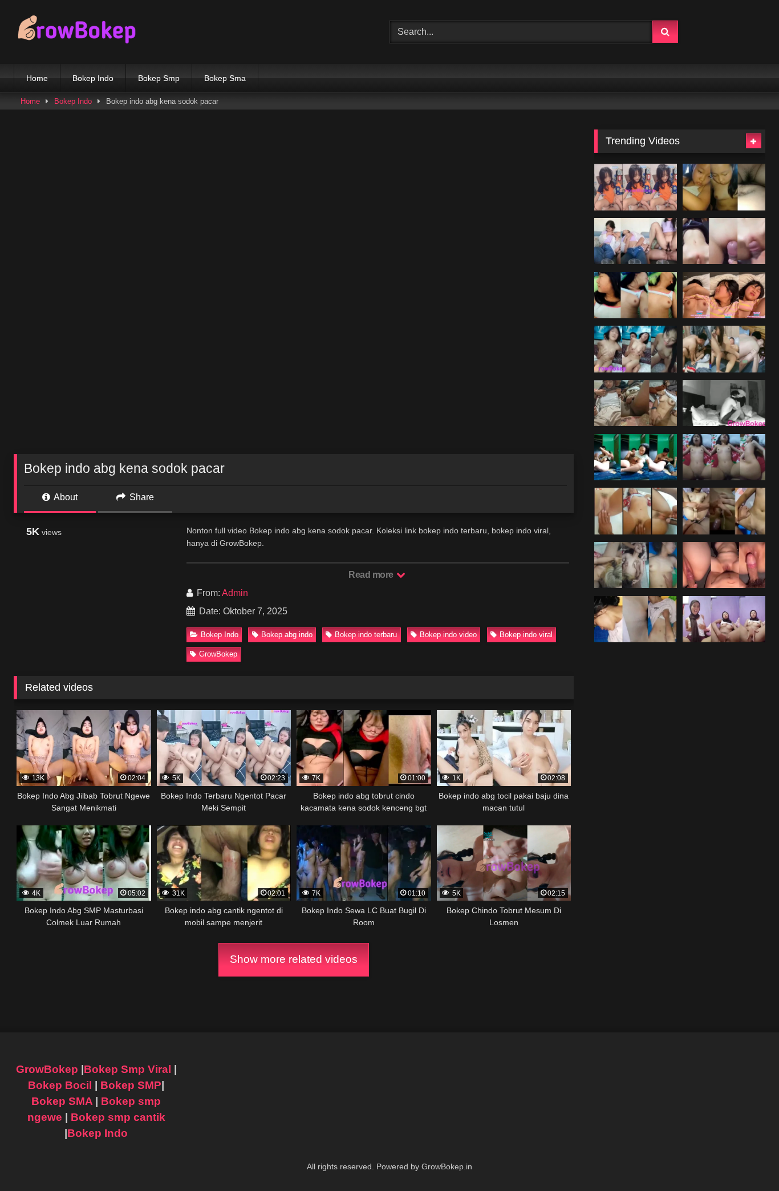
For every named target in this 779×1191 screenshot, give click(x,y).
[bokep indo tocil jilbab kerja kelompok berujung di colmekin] (635, 403)
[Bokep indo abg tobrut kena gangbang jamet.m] (635, 565)
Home (37, 78)
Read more (371, 575)
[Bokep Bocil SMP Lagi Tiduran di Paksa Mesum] (635, 349)
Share (140, 497)
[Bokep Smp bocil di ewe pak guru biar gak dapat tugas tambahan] (635, 511)
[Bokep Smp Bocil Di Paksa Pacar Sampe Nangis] (724, 295)
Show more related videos (294, 959)
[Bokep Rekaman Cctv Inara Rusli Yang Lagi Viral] (724, 403)
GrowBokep (218, 654)
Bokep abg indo (287, 634)
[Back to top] (743, 1157)
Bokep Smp (159, 78)
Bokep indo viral (526, 634)
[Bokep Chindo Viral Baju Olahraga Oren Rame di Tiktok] (635, 187)
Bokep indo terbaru (366, 634)
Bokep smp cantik (118, 1117)
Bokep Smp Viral (127, 1069)
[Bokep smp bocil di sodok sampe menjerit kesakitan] (724, 457)
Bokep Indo (92, 78)
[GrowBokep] (76, 32)
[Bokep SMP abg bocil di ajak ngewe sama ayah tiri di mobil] (724, 187)
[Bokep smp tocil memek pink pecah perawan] (724, 565)
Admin (235, 593)
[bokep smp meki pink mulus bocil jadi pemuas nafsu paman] (724, 241)
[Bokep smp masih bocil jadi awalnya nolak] (635, 241)
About (65, 497)
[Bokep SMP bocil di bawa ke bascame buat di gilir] (724, 349)
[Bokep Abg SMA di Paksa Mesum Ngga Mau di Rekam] (635, 457)
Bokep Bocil (60, 1085)
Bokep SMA (61, 1101)
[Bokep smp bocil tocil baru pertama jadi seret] (635, 619)
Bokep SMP (130, 1085)
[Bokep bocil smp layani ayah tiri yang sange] (724, 511)
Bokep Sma (225, 78)
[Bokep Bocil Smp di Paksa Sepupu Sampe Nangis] (635, 295)
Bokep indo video (448, 634)
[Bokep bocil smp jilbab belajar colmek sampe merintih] (724, 619)
